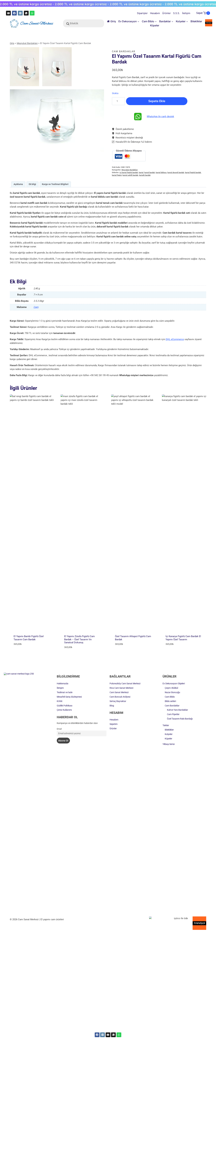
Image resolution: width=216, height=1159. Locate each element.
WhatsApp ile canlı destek (160, 116)
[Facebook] (14, 13)
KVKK (59, 701)
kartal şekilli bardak (130, 175)
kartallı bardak (145, 175)
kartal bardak (149, 173)
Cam (36, 307)
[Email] (8, 13)
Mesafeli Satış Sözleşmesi (69, 696)
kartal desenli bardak (175, 173)
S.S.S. (176, 13)
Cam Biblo (170, 696)
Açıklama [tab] (18, 184)
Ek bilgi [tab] (32, 184)
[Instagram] (20, 13)
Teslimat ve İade (64, 692)
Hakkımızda (62, 683)
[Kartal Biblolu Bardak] (24, 66)
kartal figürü (117, 175)
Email (59, 729)
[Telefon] (26, 13)
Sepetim (113, 724)
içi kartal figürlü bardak (129, 173)
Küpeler (154, 25)
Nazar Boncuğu (172, 692)
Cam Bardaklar (123, 51)
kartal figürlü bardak (193, 173)
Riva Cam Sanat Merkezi (121, 688)
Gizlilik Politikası (64, 705)
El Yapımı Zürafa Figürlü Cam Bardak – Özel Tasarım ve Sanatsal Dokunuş (79, 639)
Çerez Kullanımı (64, 710)
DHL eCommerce (175, 339)
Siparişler (142, 13)
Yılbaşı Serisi (169, 744)
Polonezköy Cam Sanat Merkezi (125, 683)
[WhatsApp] (32, 13)
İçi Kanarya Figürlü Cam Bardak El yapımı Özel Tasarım (183, 638)
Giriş (113, 21)
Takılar (166, 725)
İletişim (186, 13)
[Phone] (113, 1034)
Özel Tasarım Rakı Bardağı (180, 718)
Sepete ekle (156, 101)
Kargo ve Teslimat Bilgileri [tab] (55, 184)
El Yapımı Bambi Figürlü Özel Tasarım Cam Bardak (29, 638)
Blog (112, 705)
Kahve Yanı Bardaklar (177, 710)
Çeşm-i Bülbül (171, 688)
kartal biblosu (161, 173)
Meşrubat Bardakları (27, 43)
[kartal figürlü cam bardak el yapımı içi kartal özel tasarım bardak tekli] (57, 120)
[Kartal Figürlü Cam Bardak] (56, 66)
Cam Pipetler (173, 714)
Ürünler (166, 13)
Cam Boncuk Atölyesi (120, 696)
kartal (141, 173)
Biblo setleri (170, 701)
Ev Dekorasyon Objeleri (174, 683)
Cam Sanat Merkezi (119, 692)
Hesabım (155, 13)
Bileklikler (196, 21)
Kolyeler (169, 734)
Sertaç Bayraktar (118, 701)
